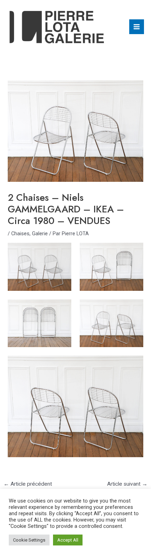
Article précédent (28, 484)
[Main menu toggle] (136, 26)
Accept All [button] (67, 540)
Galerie (40, 233)
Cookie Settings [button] (29, 540)
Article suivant (127, 484)
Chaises (20, 233)
